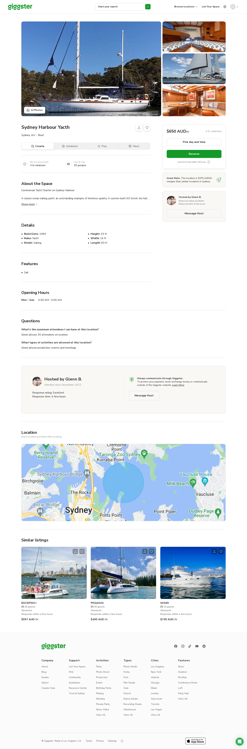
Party (99, 666)
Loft (180, 688)
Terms (89, 740)
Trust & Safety (77, 693)
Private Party (103, 704)
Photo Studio (130, 666)
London (155, 693)
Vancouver (156, 698)
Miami (154, 688)
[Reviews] (203, 646)
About (45, 666)
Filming (100, 693)
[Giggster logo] (54, 646)
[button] (240, 742)
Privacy (100, 740)
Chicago (155, 682)
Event (99, 682)
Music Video (102, 709)
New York (156, 672)
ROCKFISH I (28, 603)
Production (102, 677)
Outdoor (182, 672)
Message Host (194, 213)
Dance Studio (131, 698)
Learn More (178, 385)
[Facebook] (175, 646)
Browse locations (184, 6)
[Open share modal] (75, 551)
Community (75, 677)
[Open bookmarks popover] (147, 127)
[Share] (139, 127)
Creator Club (48, 688)
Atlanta (155, 677)
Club (126, 688)
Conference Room (187, 682)
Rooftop (182, 677)
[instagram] (182, 646)
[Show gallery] (91, 68)
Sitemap (112, 740)
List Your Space (210, 6)
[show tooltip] (209, 162)
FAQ (71, 672)
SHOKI (164, 603)
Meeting (100, 698)
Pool (126, 677)
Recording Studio (133, 704)
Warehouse (130, 709)
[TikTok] (189, 646)
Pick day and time (194, 142)
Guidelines (74, 682)
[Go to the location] (54, 573)
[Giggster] (20, 6)
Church (127, 693)
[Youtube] (196, 646)
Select (45, 682)
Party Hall (183, 693)
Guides (45, 677)
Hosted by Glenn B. (190, 197)
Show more (28, 204)
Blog (44, 672)
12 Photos (37, 110)
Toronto (155, 704)
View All (100, 714)
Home (127, 672)
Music (181, 666)
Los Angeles (157, 666)
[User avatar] (233, 6)
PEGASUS (97, 603)
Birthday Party (103, 688)
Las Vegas (156, 709)
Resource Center (78, 688)
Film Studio (129, 682)
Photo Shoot (102, 672)
